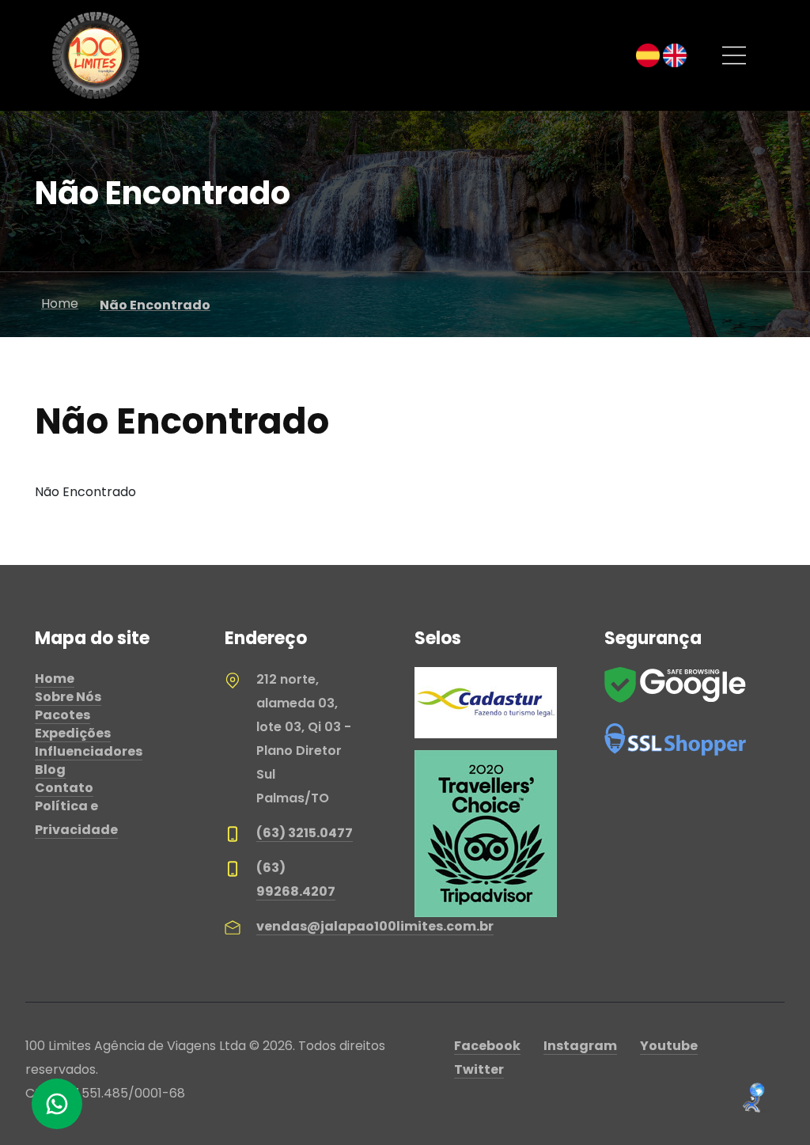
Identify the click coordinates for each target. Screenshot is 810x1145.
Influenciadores (88, 751)
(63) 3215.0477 (304, 833)
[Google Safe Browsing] (675, 684)
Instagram (580, 1046)
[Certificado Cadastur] (485, 702)
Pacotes (62, 715)
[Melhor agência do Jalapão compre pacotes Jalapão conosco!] (95, 55)
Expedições (73, 733)
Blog (50, 769)
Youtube (669, 1046)
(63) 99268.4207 (295, 879)
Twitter (479, 1069)
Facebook (487, 1046)
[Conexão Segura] (675, 739)
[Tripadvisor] (485, 833)
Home (54, 678)
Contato (64, 788)
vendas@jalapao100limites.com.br (375, 926)
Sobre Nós (68, 697)
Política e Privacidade (76, 818)
